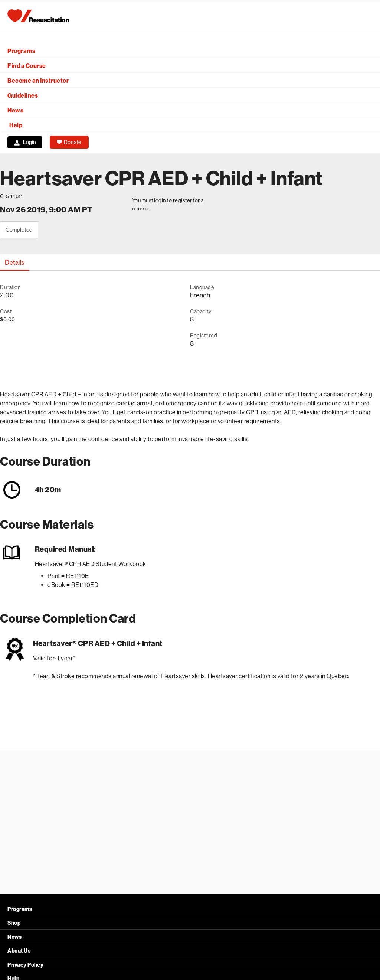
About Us (18, 951)
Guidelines (22, 95)
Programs (21, 51)
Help (15, 125)
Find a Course (26, 65)
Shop (13, 923)
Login (29, 142)
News (15, 110)
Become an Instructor (38, 80)
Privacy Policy (25, 965)
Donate (73, 142)
